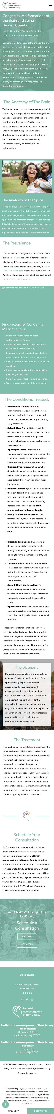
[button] (5, 1104)
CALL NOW (13, 1111)
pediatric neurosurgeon (28, 852)
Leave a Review (27, 989)
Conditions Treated (19, 31)
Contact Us (40, 1111)
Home (5, 31)
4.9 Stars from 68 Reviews (27, 985)
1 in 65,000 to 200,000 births (17, 279)
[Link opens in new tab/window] (22, 1000)
